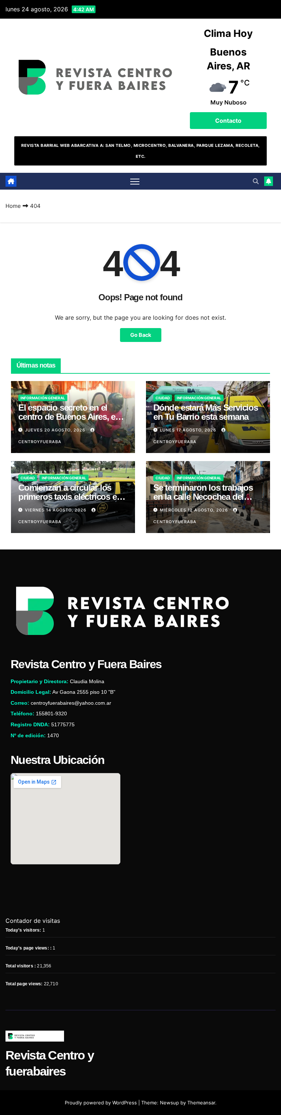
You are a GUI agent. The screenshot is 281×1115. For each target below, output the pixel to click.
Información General (42, 398)
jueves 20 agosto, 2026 (56, 430)
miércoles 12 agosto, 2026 (194, 510)
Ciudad (163, 398)
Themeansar (201, 1103)
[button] (256, 181)
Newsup (169, 1103)
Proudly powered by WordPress (101, 1103)
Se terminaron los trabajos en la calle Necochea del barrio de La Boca (203, 497)
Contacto (228, 120)
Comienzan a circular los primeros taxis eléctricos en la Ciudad (69, 497)
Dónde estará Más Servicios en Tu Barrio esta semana (205, 412)
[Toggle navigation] (135, 181)
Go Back (140, 335)
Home (13, 205)
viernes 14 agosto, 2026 (56, 510)
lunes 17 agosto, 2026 (189, 430)
